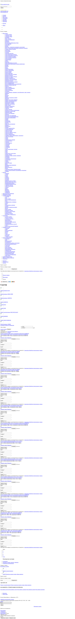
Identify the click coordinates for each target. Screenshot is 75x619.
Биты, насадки (8, 38)
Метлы (6, 208)
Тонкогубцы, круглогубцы (10, 153)
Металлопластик (8, 220)
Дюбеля (6, 176)
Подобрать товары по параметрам (7, 325)
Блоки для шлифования (10, 39)
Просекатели (7, 126)
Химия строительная (7, 237)
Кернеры (7, 66)
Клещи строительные (9, 70)
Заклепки (7, 179)
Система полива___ (9, 216)
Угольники (7, 157)
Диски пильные (8, 58)
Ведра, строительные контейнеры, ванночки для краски (16, 48)
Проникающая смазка (9, 253)
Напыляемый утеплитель (10, 249)
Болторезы (7, 41)
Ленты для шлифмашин (10, 88)
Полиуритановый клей (9, 252)
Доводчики (7, 234)
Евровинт (7, 177)
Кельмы (6, 64)
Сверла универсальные (9, 134)
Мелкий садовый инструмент (11, 207)
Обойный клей (8, 250)
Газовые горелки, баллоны (10, 49)
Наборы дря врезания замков (11, 100)
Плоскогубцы (8, 121)
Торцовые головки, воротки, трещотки (13, 155)
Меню (4, 25)
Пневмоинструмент (7, 194)
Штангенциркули (8, 167)
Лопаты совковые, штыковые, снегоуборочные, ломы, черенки (17, 92)
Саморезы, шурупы (9, 185)
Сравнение (2, 611)
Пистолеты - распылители (10, 214)
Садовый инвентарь (9, 129)
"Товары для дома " (9, 236)
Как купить (5, 17)
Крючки (6, 231)
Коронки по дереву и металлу (11, 76)
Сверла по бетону (8, 130)
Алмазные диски (8, 35)
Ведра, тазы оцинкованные (10, 199)
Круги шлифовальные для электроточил (13, 83)
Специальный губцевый (10, 139)
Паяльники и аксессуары (10, 111)
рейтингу (16, 331)
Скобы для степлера (9, 136)
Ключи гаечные (8, 72)
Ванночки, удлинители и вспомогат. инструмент (15, 47)
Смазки (6, 138)
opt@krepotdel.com (4, 12)
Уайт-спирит (7, 255)
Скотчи (6, 137)
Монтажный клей (8, 248)
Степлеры (7, 145)
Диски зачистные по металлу (11, 54)
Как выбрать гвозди (13, 589)
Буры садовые (8, 198)
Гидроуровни (7, 51)
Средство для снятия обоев (10, 254)
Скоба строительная (9, 186)
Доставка (5, 19)
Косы (6, 204)
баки (6, 197)
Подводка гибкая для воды (10, 221)
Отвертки (7, 108)
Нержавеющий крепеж (9, 182)
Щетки (6, 168)
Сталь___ (7, 225)
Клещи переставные (9, 69)
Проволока (7, 191)
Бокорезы (7, 40)
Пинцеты (7, 114)
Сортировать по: (3, 331)
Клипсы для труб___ (9, 217)
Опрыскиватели (8, 212)
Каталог (4, 16)
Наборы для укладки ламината (11, 99)
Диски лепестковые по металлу (11, 55)
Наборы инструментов (9, 101)
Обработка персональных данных (7, 599)
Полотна (7, 122)
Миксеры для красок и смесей (11, 97)
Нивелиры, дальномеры (10, 103)
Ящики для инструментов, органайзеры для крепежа (15, 170)
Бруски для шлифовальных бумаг (12, 42)
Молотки (7, 98)
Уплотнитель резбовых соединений (12, 243)
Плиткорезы (7, 120)
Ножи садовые (8, 209)
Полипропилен (8, 223)
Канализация (7, 219)
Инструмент (5, 33)
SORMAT (7, 173)
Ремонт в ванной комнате (8, 570)
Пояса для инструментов (10, 123)
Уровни (6, 160)
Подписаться (14, 580)
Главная (4, 15)
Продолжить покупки (4, 617)
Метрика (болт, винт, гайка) (10, 181)
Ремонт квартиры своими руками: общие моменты (13, 574)
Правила (7, 125)
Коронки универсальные (10, 78)
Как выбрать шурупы (4, 589)
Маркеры (7, 93)
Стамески (7, 141)
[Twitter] (10, 281)
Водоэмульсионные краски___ (11, 244)
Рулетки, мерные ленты (10, 128)
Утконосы (7, 161)
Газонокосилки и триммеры (10, 201)
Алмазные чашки (8, 36)
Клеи (6, 239)
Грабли (6, 202)
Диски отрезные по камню (10, 56)
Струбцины (7, 147)
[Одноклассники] (11, 281)
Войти (1, 601)
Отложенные (3, 612)
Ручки (6, 233)
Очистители (7, 245)
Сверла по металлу (9, 133)
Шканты (7, 189)
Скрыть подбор (3, 329)
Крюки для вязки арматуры (10, 85)
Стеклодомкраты (8, 142)
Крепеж (4, 172)
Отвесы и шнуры (8, 109)
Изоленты (7, 61)
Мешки (6, 96)
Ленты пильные (8, 89)
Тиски (6, 152)
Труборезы (7, 156)
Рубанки (7, 127)
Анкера (6, 174)
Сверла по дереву (8, 131)
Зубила (6, 60)
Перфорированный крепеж (10, 184)
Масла (6, 94)
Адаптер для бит (8, 34)
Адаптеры (7, 196)
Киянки (6, 68)
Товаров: (2, 330)
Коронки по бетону (9, 75)
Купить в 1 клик (4, 340)
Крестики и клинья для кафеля (11, 81)
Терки (6, 151)
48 (8, 332)
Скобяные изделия (6, 227)
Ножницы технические (9, 106)
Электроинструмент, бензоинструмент (13, 169)
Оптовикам (5, 18)
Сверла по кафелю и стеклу (10, 132)
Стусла (6, 148)
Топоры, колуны (8, 154)
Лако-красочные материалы (8, 193)
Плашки (6, 118)
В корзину (14, 338)
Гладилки (7, 52)
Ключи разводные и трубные (11, 74)
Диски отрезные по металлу (10, 57)
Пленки (6, 119)
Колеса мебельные (8, 230)
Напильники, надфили (9, 102)
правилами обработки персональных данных (33, 271)
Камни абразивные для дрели (11, 62)
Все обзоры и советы (4, 566)
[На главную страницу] (3, 273)
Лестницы (7, 91)
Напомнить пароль (37, 606)
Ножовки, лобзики (9, 107)
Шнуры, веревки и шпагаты (8, 257)
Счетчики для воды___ (9, 218)
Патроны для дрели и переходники (12, 110)
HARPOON (7, 192)
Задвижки (7, 228)
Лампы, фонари (8, 87)
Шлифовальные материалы (10, 165)
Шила (6, 164)
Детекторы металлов (9, 53)
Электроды (5, 258)
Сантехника (5, 215)
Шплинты (7, 190)
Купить (2, 349)
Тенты (6, 150)
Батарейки (7, 37)
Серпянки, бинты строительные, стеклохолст (14, 135)
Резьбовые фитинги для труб (11, 224)
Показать (9, 329)
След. (4, 556)
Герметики (7, 238)
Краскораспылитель (9, 80)
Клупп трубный (8, 71)
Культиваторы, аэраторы (10, 205)
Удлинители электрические (10, 158)
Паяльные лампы (8, 112)
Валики (6, 46)
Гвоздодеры (7, 50)
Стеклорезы (7, 143)
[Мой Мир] (12, 281)
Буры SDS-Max (8, 43)
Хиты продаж (5, 261)
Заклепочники (8, 59)
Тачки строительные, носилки (11, 149)
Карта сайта (5, 594)
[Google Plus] (14, 281)
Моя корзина (3, 613)
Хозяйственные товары (7, 256)
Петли (6, 232)
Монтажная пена (8, 240)
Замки (6, 229)
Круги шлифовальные (9, 82)
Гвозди (6, 175)
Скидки (4, 262)
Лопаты (6, 206)
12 (7, 332)
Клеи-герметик (8, 247)
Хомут (6, 188)
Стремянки (7, 146)
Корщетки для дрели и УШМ (11, 79)
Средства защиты (8, 140)
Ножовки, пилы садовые (10, 211)
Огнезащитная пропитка (10, 251)
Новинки (5, 260)
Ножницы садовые (9, 210)
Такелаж (7, 187)
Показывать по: (3, 332)
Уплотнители (7, 159)
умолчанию (9, 331)
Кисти (6, 67)
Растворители (8, 241)
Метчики (7, 95)
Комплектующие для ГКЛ (10, 180)
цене (13, 331)
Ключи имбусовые (9, 73)
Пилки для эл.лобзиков (9, 113)
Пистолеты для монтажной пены (11, 116)
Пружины (7, 235)
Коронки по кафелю (9, 77)
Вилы (6, 200)
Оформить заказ (12, 617)
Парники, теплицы (9, 213)
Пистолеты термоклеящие (10, 117)
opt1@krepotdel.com (4, 11)
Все (10, 332)
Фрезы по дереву (8, 162)
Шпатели (7, 166)
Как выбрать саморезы (21, 589)
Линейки (7, 171)
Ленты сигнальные (9, 90)
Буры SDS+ (7, 44)
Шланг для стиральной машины (11, 226)
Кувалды (7, 86)
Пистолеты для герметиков (10, 115)
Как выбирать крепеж (31, 589)
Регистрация (3, 610)
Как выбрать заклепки (40, 589)
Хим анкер (7, 246)
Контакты (5, 20)
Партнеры (5, 21)
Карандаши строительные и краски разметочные (15, 63)
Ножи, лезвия (8, 105)
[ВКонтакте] (9, 281)
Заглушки (7, 178)
